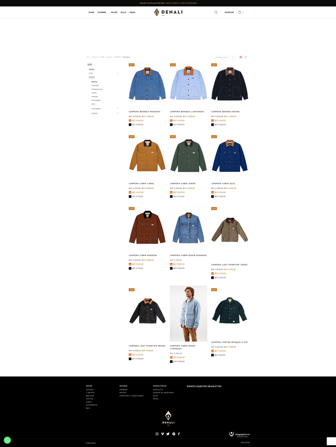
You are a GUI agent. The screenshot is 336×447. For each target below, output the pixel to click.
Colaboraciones (96, 89)
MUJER (114, 12)
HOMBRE (102, 12)
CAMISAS (90, 390)
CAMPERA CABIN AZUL (223, 183)
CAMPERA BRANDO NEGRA (225, 111)
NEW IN (94, 82)
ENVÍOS (123, 393)
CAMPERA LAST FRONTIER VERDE (229, 264)
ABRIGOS (117, 57)
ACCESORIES (96, 100)
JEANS (93, 93)
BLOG (123, 12)
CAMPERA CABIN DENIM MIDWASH (188, 255)
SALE (93, 104)
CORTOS (94, 113)
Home (91, 12)
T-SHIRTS (90, 393)
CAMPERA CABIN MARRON (143, 255)
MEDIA (132, 12)
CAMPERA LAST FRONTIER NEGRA (147, 346)
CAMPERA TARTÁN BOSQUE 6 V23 (229, 342)
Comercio (95, 57)
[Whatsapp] (7, 440)
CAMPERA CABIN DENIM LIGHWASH (182, 347)
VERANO (94, 97)
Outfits (91, 69)
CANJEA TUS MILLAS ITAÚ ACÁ (152, 3)
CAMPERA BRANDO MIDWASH (144, 111)
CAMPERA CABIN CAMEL (141, 183)
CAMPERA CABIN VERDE (183, 183)
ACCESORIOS (96, 109)
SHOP (102, 57)
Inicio (88, 57)
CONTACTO (158, 390)
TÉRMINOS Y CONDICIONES (132, 396)
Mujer (91, 73)
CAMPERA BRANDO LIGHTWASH (187, 111)
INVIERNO (95, 85)
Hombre (109, 57)
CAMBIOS (124, 390)
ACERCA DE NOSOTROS (163, 393)
